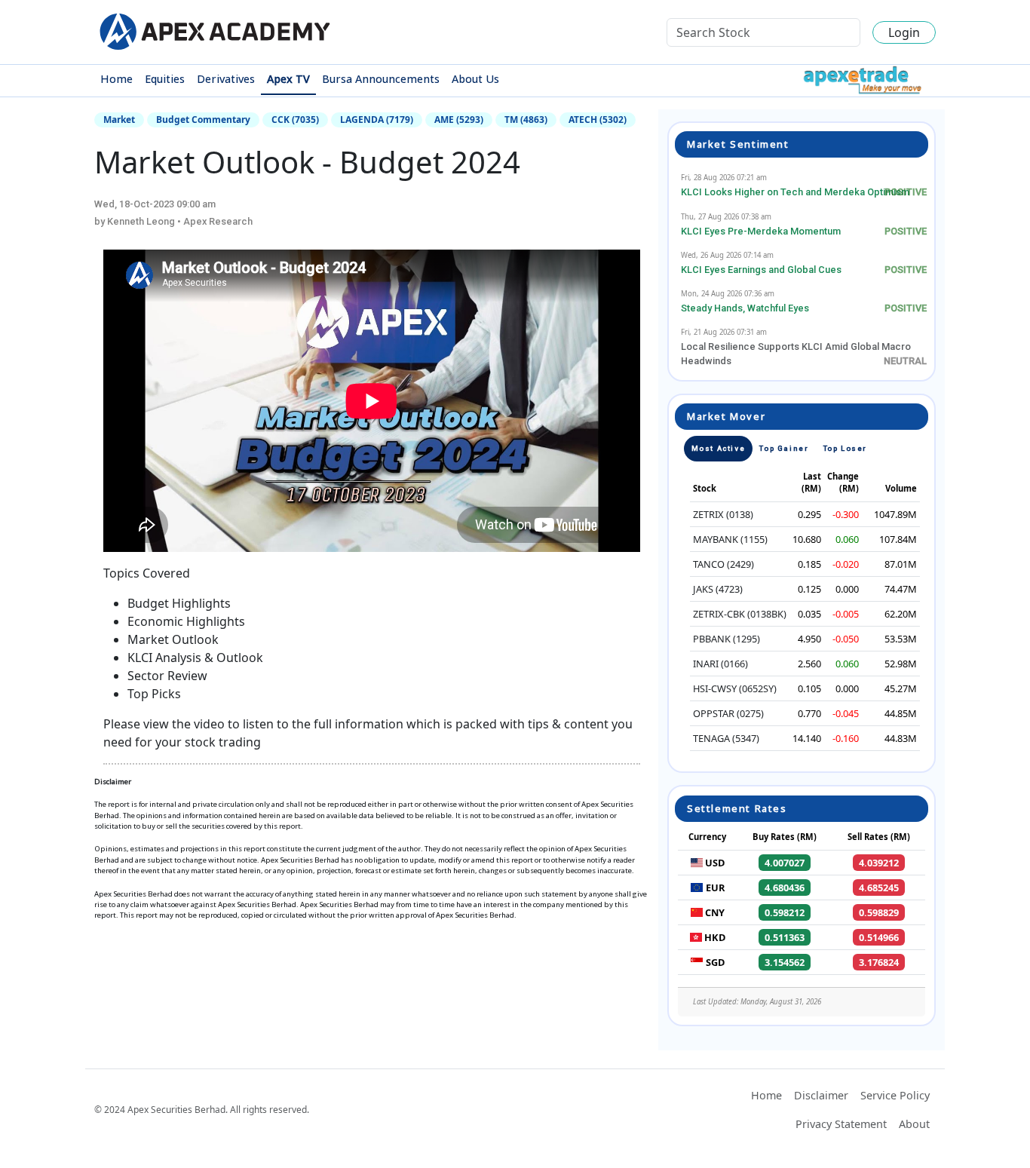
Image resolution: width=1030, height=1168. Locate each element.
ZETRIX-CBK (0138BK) (739, 614)
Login (904, 32)
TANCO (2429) (723, 564)
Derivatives (226, 79)
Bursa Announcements (381, 79)
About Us (475, 79)
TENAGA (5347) (726, 738)
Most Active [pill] (718, 448)
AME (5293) (458, 119)
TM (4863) (525, 119)
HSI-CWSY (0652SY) (735, 688)
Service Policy (895, 1095)
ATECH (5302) (598, 119)
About (914, 1124)
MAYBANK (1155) (730, 539)
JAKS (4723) (718, 589)
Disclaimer (821, 1095)
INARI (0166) (720, 663)
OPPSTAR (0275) (728, 713)
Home (116, 79)
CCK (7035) (295, 119)
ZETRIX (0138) (723, 514)
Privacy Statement (841, 1124)
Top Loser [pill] (845, 448)
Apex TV (288, 79)
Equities (165, 79)
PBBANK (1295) (726, 638)
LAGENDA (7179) (376, 119)
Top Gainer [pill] (783, 448)
